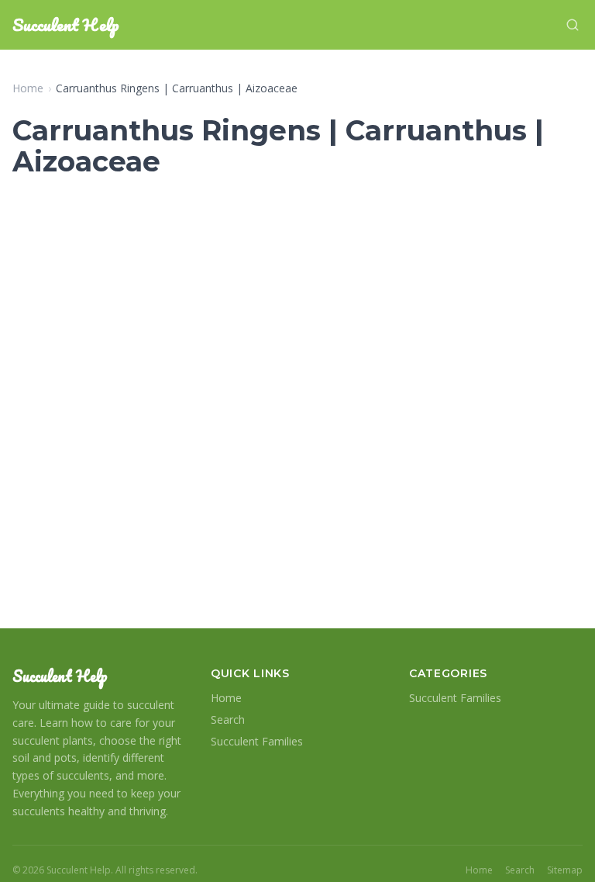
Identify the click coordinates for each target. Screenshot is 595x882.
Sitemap (565, 870)
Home (27, 88)
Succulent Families (257, 741)
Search (228, 719)
